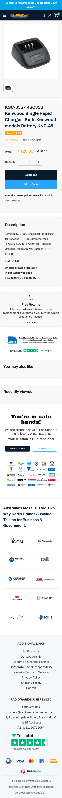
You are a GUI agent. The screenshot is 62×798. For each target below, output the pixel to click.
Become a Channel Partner (31, 661)
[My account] (49, 15)
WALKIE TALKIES (17, 449)
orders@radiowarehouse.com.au (31, 712)
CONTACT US (44, 449)
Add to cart (31, 175)
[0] (56, 15)
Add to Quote (31, 184)
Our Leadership (31, 656)
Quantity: (10, 162)
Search (31, 688)
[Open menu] (4, 15)
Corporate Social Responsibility (31, 667)
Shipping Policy (31, 682)
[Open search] (43, 15)
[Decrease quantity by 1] (21, 162)
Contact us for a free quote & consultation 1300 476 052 (31, 5)
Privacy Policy (31, 677)
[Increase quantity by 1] (38, 162)
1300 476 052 (31, 707)
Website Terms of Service (31, 672)
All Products (31, 651)
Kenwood (12, 140)
